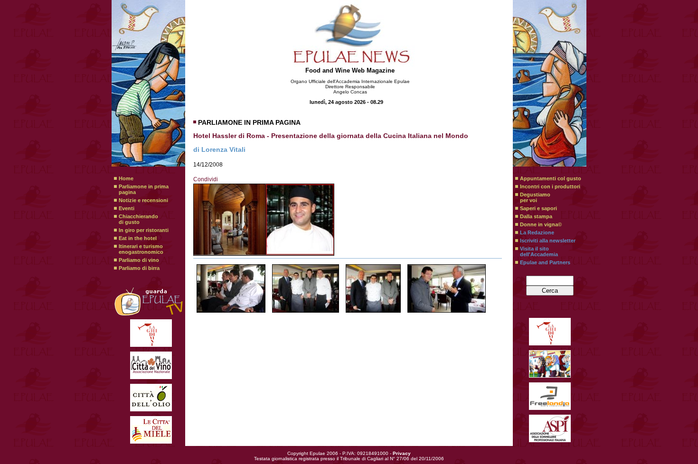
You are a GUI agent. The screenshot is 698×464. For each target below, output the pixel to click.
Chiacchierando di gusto (138, 219)
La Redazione (537, 232)
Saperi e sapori (538, 208)
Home (126, 178)
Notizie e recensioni (143, 200)
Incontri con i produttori (550, 186)
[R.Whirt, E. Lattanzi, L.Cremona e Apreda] (305, 288)
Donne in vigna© (541, 224)
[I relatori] (231, 288)
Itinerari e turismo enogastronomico (141, 249)
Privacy (402, 453)
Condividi (205, 179)
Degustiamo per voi (535, 197)
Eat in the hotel (138, 238)
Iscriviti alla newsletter (547, 240)
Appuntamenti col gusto (550, 178)
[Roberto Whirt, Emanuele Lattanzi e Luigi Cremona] (373, 288)
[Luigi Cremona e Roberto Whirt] (446, 288)
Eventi (126, 208)
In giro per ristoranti (144, 230)
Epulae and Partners (545, 262)
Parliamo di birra (139, 268)
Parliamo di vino (139, 260)
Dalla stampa (536, 216)
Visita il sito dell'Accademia (539, 251)
